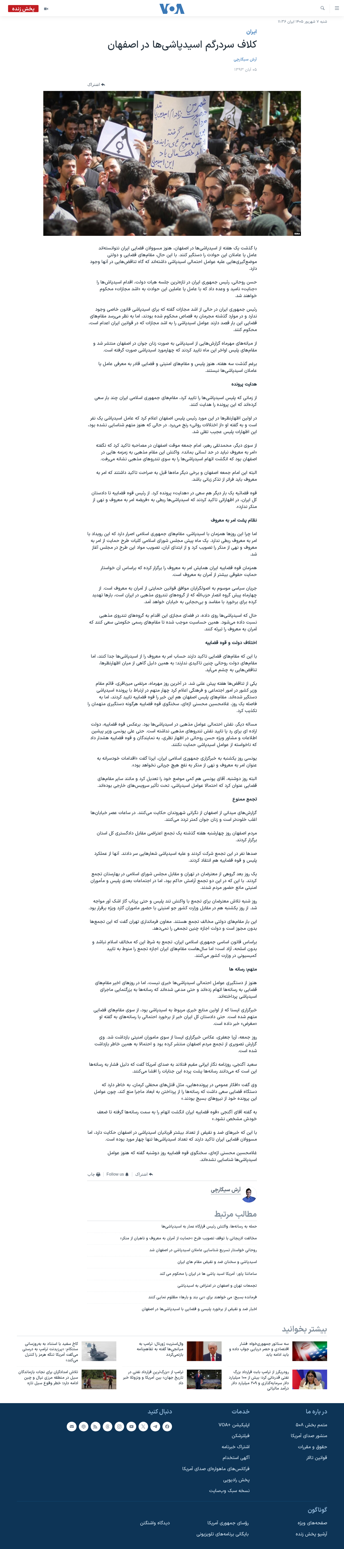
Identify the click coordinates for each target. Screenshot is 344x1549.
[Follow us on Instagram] (119, 1426)
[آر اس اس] (95, 1426)
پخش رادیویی (236, 1480)
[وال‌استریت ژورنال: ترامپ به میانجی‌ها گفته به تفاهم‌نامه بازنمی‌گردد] (204, 1351)
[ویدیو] (46, 9)
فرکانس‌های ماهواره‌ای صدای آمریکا (216, 1469)
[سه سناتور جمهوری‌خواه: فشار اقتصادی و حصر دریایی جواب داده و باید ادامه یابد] (309, 1351)
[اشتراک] (71, 1426)
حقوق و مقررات (312, 1447)
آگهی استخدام (236, 1458)
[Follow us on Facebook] (167, 1426)
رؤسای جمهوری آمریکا (228, 1523)
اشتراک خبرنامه (236, 1447)
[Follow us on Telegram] (155, 1426)
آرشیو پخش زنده (311, 1534)
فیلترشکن (241, 1436)
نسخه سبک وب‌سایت (229, 1491)
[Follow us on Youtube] (131, 1426)
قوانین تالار (316, 1458)
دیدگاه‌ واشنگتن (155, 1523)
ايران (251, 32)
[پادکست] (83, 1426)
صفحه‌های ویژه (312, 1523)
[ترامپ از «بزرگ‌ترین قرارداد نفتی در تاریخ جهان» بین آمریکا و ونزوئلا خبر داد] (204, 1379)
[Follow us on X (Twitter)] (143, 1426)
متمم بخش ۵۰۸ (311, 1425)
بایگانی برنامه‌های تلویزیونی (222, 1534)
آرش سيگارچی (245, 59)
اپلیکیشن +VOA (234, 1425)
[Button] (96, 84)
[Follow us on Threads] (107, 1426)
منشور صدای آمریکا (309, 1436)
